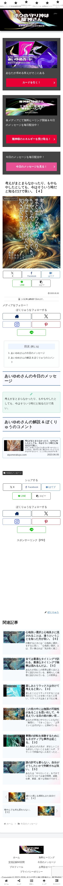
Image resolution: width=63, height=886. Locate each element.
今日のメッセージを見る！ (31, 166)
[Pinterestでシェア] (24, 841)
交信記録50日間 (16, 862)
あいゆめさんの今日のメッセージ (28, 353)
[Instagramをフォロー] (17, 324)
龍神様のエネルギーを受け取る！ (31, 139)
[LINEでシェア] (10, 841)
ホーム (16, 857)
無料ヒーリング (47, 857)
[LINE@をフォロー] (31, 332)
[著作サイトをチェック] (17, 316)
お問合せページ (47, 867)
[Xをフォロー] (46, 316)
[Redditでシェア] (38, 832)
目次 (27, 346)
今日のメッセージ (14, 473)
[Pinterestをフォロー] (46, 324)
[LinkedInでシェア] (38, 841)
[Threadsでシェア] (24, 832)
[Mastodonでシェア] (24, 823)
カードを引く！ (31, 82)
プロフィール (16, 867)
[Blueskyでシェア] (38, 823)
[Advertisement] (31, 574)
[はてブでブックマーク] (52, 832)
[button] (41, 283)
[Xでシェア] (10, 823)
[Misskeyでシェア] (52, 823)
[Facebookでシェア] (10, 832)
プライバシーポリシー (31, 871)
